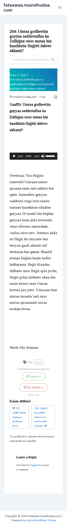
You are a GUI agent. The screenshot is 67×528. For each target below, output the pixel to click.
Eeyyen (35, 376)
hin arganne (35, 387)
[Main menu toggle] (59, 7)
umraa (39, 362)
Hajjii (23, 75)
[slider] (51, 156)
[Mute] (43, 156)
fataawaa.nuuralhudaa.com (27, 7)
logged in (35, 465)
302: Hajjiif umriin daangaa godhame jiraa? (19, 417)
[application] (33, 156)
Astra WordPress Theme (41, 520)
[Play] (14, 156)
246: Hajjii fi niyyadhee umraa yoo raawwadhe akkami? (41, 417)
